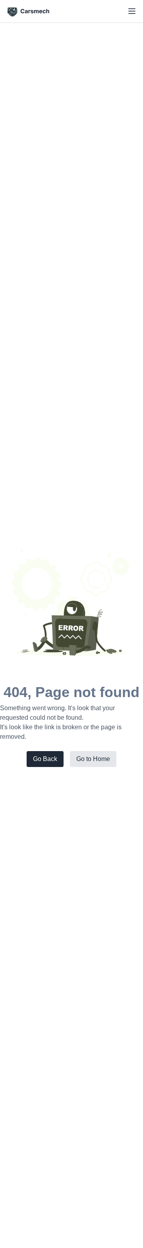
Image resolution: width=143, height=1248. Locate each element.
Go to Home (93, 758)
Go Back (45, 758)
